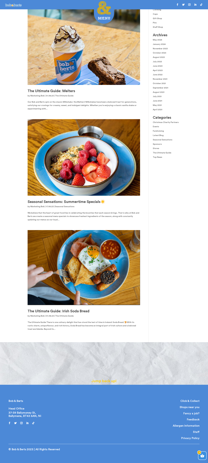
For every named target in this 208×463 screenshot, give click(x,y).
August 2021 (158, 92)
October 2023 (159, 53)
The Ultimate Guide (64, 96)
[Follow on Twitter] (183, 4)
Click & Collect (190, 401)
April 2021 (157, 110)
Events (156, 127)
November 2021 (160, 79)
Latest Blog (158, 135)
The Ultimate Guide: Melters (51, 91)
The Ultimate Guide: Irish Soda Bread (58, 311)
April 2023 (158, 70)
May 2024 (157, 40)
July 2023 (157, 62)
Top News (157, 157)
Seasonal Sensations (64, 207)
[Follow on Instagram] (189, 4)
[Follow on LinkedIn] (195, 4)
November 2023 (160, 49)
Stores (156, 148)
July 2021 (157, 96)
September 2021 (160, 88)
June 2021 (157, 101)
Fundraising (158, 131)
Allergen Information (186, 425)
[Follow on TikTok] (201, 4)
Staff (196, 432)
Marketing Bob (37, 96)
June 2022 (157, 75)
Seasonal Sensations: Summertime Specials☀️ (66, 202)
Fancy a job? (191, 413)
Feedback (193, 419)
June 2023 (157, 66)
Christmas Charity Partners (166, 122)
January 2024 (159, 44)
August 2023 (159, 57)
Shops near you (190, 407)
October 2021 (159, 83)
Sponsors (157, 144)
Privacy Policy (190, 438)
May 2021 (157, 105)
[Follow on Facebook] (177, 4)
